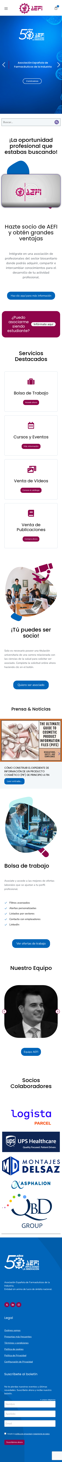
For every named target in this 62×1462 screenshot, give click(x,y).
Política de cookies (14, 1349)
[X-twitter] (6, 1304)
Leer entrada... (14, 781)
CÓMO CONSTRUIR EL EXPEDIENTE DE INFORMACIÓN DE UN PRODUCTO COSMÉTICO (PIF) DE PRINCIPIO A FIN (26, 771)
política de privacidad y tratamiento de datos (32, 1434)
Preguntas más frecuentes (18, 1336)
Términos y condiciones (16, 1343)
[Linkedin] (12, 1304)
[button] (6, 9)
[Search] (57, 122)
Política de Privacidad (15, 1355)
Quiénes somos (12, 1330)
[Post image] (31, 740)
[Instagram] (18, 1304)
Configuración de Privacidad (18, 1361)
